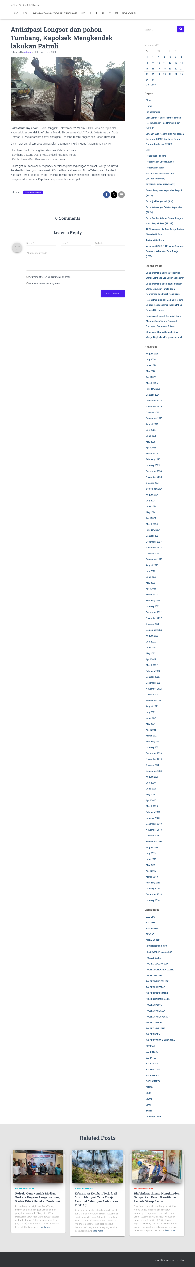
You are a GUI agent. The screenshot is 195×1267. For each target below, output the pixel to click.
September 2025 (154, 418)
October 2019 (152, 835)
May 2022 (150, 653)
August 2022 (152, 636)
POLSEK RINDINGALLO (157, 993)
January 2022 (153, 677)
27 (176, 74)
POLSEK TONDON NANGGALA (160, 1040)
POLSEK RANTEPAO (155, 987)
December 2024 (154, 471)
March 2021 (152, 735)
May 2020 (150, 794)
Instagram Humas (109, 13)
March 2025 (152, 453)
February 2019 (153, 882)
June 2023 (151, 577)
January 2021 (153, 747)
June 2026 (151, 365)
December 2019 (154, 824)
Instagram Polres (116, 13)
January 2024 (153, 536)
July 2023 (151, 571)
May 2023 (150, 583)
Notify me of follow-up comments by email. (50, 277)
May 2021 (150, 724)
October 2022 (152, 624)
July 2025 (151, 430)
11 (164, 63)
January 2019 (153, 888)
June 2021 (151, 718)
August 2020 (152, 777)
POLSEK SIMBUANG (155, 1028)
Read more (45, 1227)
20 (176, 68)
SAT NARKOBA (153, 1069)
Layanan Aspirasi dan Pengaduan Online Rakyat (54, 13)
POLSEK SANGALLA (155, 1011)
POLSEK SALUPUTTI (155, 1005)
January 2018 (153, 900)
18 (164, 68)
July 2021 (151, 712)
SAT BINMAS (152, 1052)
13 (176, 63)
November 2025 (154, 406)
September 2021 (154, 700)
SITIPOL (150, 1087)
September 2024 (154, 489)
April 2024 (151, 518)
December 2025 (154, 400)
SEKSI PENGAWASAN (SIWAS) (160, 184)
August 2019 (152, 847)
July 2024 (151, 500)
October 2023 (152, 553)
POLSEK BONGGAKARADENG (160, 969)
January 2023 (153, 606)
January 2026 (153, 395)
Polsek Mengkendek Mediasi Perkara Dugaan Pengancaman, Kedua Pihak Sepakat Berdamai (164, 305)
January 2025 (153, 465)
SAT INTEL (151, 1058)
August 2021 (152, 706)
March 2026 (152, 383)
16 (153, 68)
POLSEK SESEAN (154, 1022)
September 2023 (154, 559)
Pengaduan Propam (156, 156)
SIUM (148, 1093)
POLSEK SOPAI (153, 1034)
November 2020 (154, 759)
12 (170, 63)
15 (147, 68)
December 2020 (154, 753)
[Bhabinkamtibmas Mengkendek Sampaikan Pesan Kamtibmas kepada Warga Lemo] (157, 1166)
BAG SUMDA (152, 928)
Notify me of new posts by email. (44, 283)
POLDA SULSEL (153, 958)
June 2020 (151, 788)
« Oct (146, 84)
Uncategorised (153, 1116)
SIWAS (149, 1099)
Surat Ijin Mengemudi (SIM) (159, 201)
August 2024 (152, 495)
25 (164, 74)
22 (147, 74)
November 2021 (154, 689)
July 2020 (151, 783)
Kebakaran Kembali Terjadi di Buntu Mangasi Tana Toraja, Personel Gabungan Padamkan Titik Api (163, 321)
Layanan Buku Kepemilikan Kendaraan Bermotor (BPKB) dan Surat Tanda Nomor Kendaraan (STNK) (165, 139)
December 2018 (154, 894)
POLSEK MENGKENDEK (33, 192)
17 (158, 68)
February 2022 (153, 671)
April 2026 (151, 377)
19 (170, 68)
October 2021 (152, 694)
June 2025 (151, 436)
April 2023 (151, 588)
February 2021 (153, 741)
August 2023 (152, 565)
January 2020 (153, 818)
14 (181, 63)
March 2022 (152, 665)
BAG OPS (150, 917)
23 (153, 74)
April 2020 (151, 800)
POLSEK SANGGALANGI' (158, 1017)
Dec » (153, 84)
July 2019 (151, 853)
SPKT (148, 1105)
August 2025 (152, 424)
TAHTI (149, 1111)
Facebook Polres (90, 13)
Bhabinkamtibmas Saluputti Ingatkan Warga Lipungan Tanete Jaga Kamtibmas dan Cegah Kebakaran (164, 289)
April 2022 (151, 659)
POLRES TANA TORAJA (157, 964)
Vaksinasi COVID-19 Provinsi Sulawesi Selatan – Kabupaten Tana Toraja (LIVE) (165, 251)
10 (158, 63)
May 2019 (150, 865)
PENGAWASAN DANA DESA (159, 952)
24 (158, 74)
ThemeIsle (179, 1260)
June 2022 (151, 647)
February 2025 (153, 459)
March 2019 (152, 877)
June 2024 (151, 506)
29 (147, 80)
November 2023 (154, 547)
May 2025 (150, 442)
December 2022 (154, 612)
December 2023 (154, 542)
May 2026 (150, 371)
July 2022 (151, 642)
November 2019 (154, 830)
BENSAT (150, 934)
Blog (25, 13)
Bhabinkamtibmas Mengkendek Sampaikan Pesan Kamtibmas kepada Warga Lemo (157, 1197)
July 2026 (151, 359)
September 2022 (154, 630)
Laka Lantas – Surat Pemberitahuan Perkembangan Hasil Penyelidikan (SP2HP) (163, 123)
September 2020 (154, 771)
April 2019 (151, 871)
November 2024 (154, 477)
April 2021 (151, 730)
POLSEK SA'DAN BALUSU (158, 999)
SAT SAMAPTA (153, 1081)
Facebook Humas (96, 13)
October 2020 (152, 765)
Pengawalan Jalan (155, 167)
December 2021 (154, 683)
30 (153, 80)
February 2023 (153, 600)
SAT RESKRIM (152, 1075)
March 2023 (152, 594)
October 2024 (152, 483)
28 (181, 74)
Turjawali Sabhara (155, 240)
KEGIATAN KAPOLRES (156, 946)
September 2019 (154, 841)
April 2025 (151, 447)
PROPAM (150, 1046)
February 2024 (153, 530)
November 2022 (154, 618)
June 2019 (151, 859)
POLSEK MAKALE (154, 975)
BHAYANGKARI (153, 940)
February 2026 (153, 389)
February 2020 (153, 812)
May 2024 (150, 512)
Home (15, 13)
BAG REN (150, 922)
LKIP (83, 13)
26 (170, 74)
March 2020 (152, 806)
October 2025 (152, 412)
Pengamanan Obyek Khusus (160, 162)
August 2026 (152, 353)
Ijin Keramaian (153, 112)
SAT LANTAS (152, 1063)
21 (181, 68)
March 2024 (152, 524)
